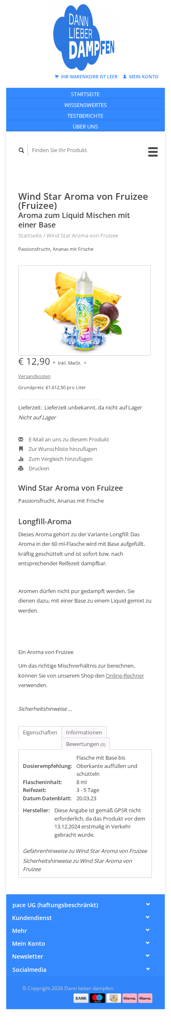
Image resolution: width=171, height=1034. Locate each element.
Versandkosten (34, 376)
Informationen (84, 732)
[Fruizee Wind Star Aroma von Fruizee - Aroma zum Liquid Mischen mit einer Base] (84, 310)
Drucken (38, 468)
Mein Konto (143, 76)
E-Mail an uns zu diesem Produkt (68, 439)
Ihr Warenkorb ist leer (89, 76)
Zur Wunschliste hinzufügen (62, 449)
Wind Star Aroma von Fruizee (82, 235)
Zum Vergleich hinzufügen (60, 459)
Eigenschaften (40, 732)
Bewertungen (85, 744)
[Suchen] (21, 150)
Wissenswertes (85, 105)
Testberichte (85, 115)
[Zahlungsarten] (81, 997)
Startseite (85, 94)
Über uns (85, 126)
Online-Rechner (125, 675)
